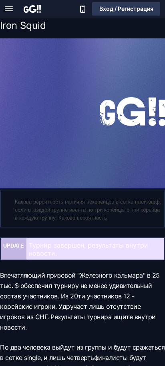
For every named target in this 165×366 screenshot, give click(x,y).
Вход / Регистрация (126, 8)
